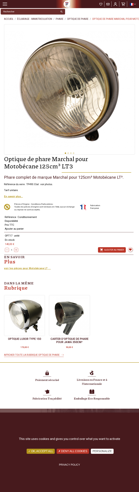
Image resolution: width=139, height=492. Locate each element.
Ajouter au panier (112, 250)
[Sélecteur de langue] (132, 4)
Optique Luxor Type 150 (24, 339)
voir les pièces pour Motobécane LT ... (27, 268)
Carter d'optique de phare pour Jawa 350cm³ (69, 340)
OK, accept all (42, 451)
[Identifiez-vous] (115, 4)
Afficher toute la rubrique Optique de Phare (32, 355)
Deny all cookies (74, 451)
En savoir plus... (13, 196)
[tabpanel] (69, 89)
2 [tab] (68, 153)
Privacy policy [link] (69, 464)
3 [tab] (71, 153)
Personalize (102, 451)
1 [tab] (65, 153)
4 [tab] (73, 153)
